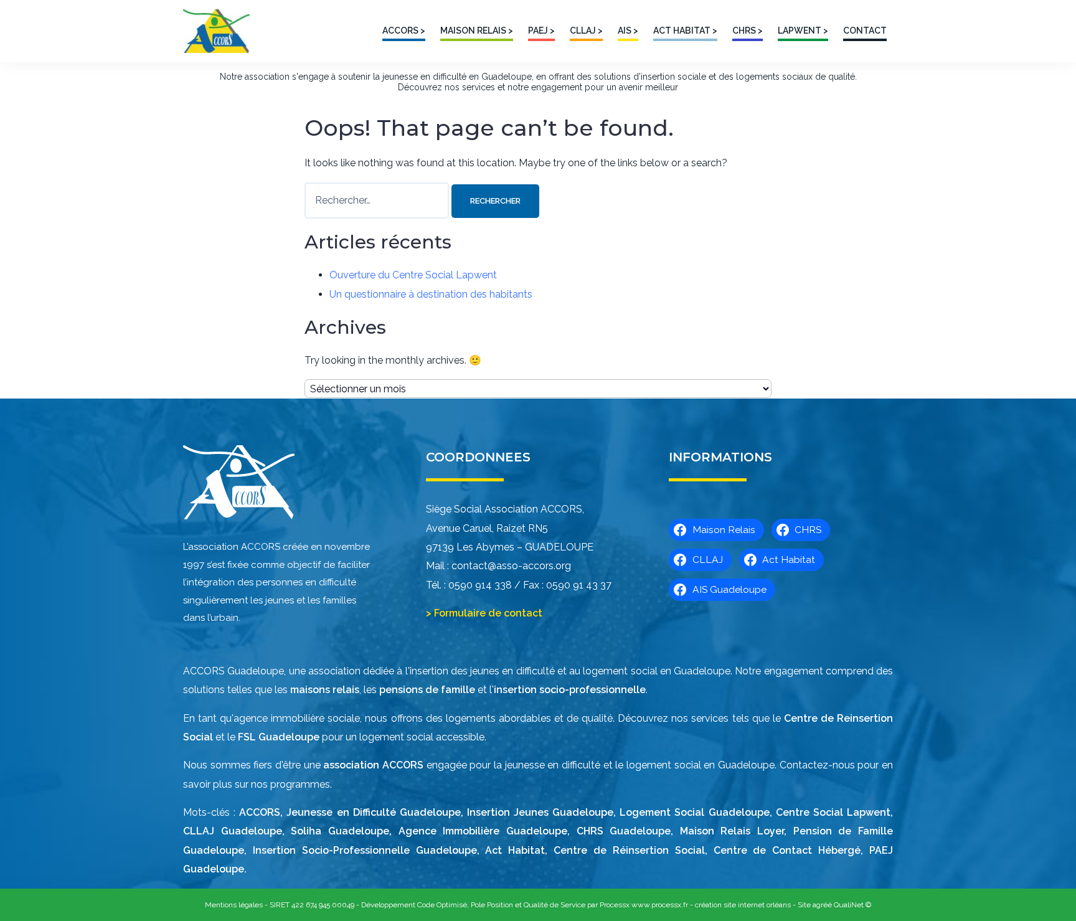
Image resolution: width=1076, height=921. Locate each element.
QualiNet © (852, 904)
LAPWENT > (803, 30)
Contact (865, 30)
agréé (822, 904)
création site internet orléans (743, 904)
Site (804, 904)
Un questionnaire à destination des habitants (430, 294)
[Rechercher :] (377, 200)
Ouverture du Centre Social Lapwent (413, 275)
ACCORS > (403, 30)
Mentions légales (234, 904)
